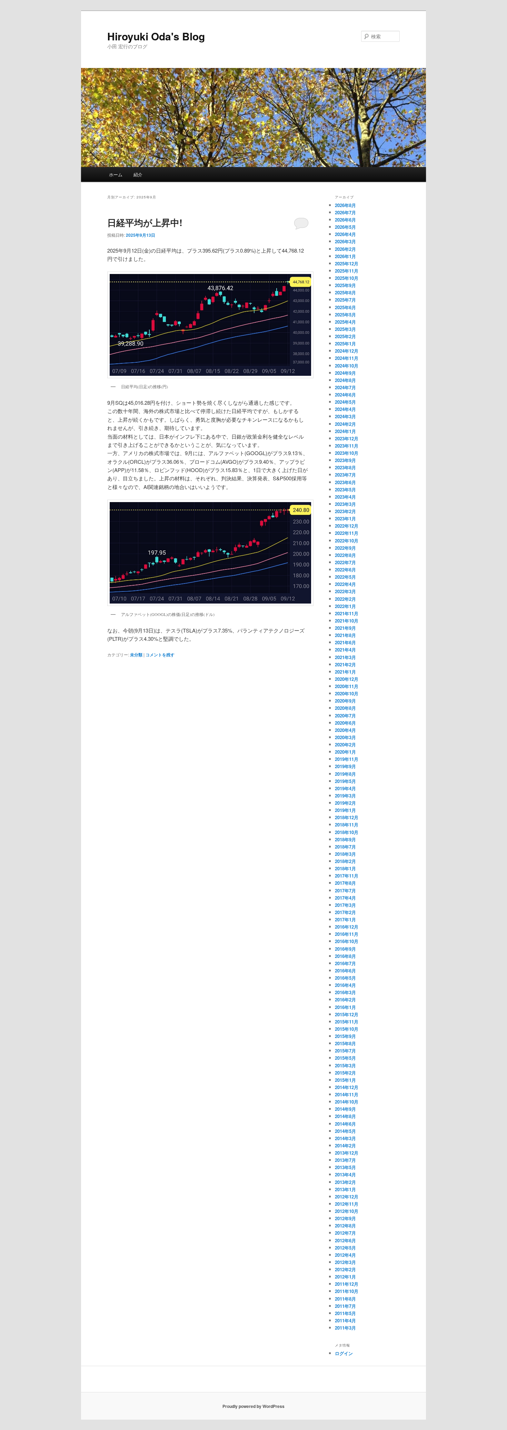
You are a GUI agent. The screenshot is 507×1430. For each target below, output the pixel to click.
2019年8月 (345, 774)
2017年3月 (345, 905)
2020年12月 (346, 679)
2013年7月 (345, 1160)
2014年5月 (345, 1131)
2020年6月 (345, 722)
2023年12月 (346, 438)
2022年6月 (345, 569)
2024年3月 (345, 416)
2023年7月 (345, 474)
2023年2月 (345, 511)
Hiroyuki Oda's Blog (156, 36)
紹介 (137, 174)
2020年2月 (345, 744)
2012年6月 (345, 1240)
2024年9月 (345, 373)
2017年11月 (346, 875)
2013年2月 (345, 1182)
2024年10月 (346, 365)
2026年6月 (345, 219)
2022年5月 (345, 577)
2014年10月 (346, 1101)
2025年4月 (345, 322)
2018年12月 (346, 817)
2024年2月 (345, 424)
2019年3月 (345, 795)
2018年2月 (345, 861)
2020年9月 (345, 700)
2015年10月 (346, 1029)
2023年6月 (345, 482)
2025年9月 (345, 285)
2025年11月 (346, 270)
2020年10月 (346, 693)
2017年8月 (345, 883)
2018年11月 (346, 824)
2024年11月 (346, 358)
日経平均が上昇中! (144, 222)
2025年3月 (345, 329)
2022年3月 (345, 591)
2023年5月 (345, 489)
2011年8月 (345, 1298)
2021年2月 (345, 664)
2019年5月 (345, 781)
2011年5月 (345, 1313)
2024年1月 (345, 431)
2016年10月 (346, 941)
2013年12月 (346, 1152)
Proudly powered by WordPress (253, 1406)
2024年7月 (345, 387)
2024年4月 (345, 409)
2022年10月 (346, 540)
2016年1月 (345, 1007)
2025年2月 (345, 336)
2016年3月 (345, 992)
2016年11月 (346, 934)
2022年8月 (345, 555)
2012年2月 (345, 1269)
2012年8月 (345, 1225)
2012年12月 (346, 1196)
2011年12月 (346, 1284)
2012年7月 (345, 1233)
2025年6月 (345, 307)
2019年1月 (345, 810)
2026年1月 (345, 256)
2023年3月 (345, 504)
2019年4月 (345, 788)
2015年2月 (345, 1072)
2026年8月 (345, 205)
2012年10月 (346, 1211)
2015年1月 (345, 1080)
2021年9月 (345, 628)
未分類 (136, 655)
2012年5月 (345, 1247)
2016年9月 (345, 949)
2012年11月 (346, 1204)
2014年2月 (345, 1145)
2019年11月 (346, 759)
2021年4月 (345, 649)
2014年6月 (345, 1123)
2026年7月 (345, 212)
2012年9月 (345, 1218)
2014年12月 (346, 1087)
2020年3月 (345, 737)
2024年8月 (345, 380)
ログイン (344, 1353)
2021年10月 (346, 620)
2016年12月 (346, 926)
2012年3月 (345, 1262)
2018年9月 (345, 839)
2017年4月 (345, 897)
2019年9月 (345, 766)
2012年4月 (345, 1255)
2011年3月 (345, 1327)
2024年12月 (346, 350)
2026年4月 (345, 234)
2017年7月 (345, 890)
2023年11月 (346, 445)
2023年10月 (346, 453)
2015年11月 (346, 1021)
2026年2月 (345, 249)
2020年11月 (346, 686)
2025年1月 (345, 343)
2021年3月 (345, 657)
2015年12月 (346, 1014)
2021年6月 (345, 642)
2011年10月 (346, 1291)
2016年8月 (345, 956)
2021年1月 (345, 671)
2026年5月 (345, 227)
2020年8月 (345, 708)
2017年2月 (345, 912)
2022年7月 (345, 562)
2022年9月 (345, 548)
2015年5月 (345, 1058)
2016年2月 (345, 999)
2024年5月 (345, 402)
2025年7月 (345, 299)
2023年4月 (345, 496)
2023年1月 (345, 518)
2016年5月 (345, 977)
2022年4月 (345, 584)
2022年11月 (346, 533)
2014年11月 (346, 1094)
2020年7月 (345, 715)
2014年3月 (345, 1138)
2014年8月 (345, 1116)
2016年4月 (345, 985)
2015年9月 (345, 1036)
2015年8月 (345, 1043)
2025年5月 (345, 314)
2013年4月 (345, 1174)
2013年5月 (345, 1167)
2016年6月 (345, 970)
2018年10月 (346, 832)
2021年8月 (345, 635)
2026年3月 (345, 241)
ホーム (115, 174)
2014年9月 (345, 1109)
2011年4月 (345, 1320)
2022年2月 (345, 599)
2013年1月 (345, 1189)
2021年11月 (346, 613)
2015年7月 (345, 1050)
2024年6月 (345, 394)
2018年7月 (345, 846)
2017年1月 (345, 919)
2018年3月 (345, 854)
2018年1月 (345, 868)
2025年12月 (346, 263)
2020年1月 (345, 751)
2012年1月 (345, 1276)
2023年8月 (345, 467)
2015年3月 (345, 1065)
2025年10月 (346, 278)
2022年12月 (346, 525)
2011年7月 (345, 1306)
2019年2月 (345, 803)
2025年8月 (345, 292)
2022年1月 (345, 606)
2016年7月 (345, 963)
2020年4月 (345, 730)
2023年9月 (345, 460)
